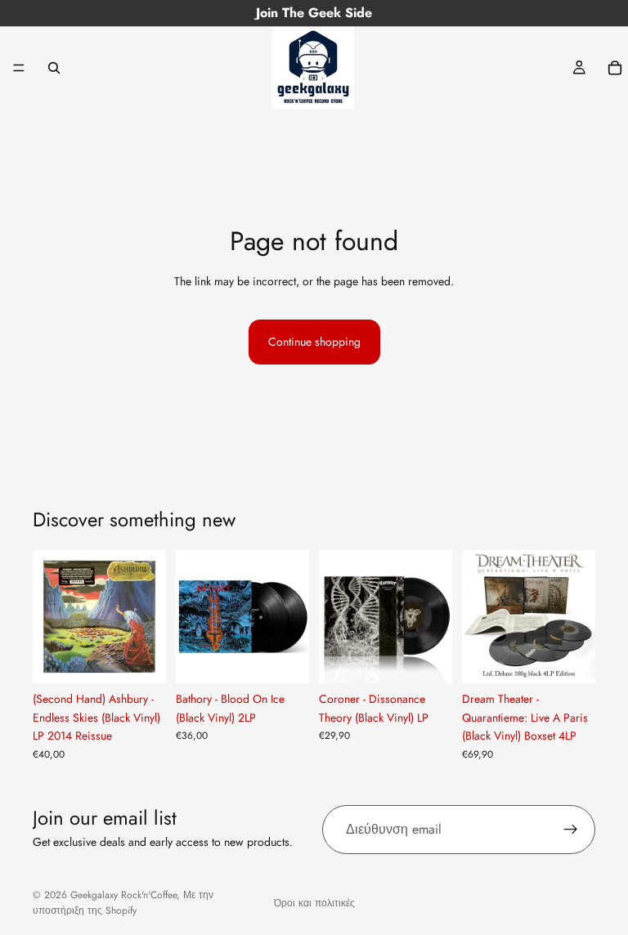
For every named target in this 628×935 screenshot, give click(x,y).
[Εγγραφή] (571, 829)
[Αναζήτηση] (54, 68)
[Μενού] (19, 68)
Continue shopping (314, 341)
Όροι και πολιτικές (314, 903)
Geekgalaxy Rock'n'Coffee (123, 895)
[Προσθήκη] (140, 658)
